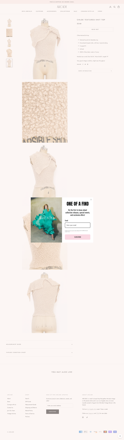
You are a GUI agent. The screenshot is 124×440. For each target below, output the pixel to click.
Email (66, 220)
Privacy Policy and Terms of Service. (75, 231)
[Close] (91, 199)
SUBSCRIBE (77, 237)
